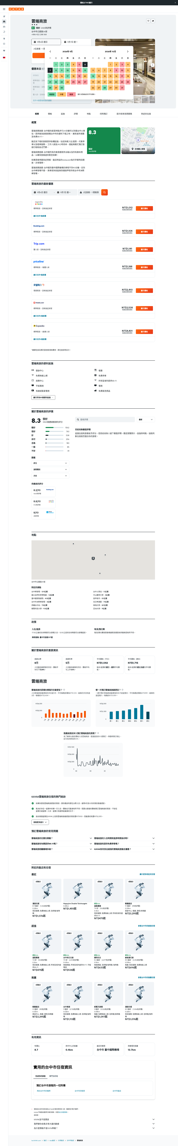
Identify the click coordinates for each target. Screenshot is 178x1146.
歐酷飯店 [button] (128, 903)
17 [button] (67, 76)
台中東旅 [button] (66, 1007)
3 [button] (67, 64)
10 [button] (68, 70)
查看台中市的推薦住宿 (146, 977)
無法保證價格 (62, 1112)
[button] (175, 2)
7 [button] (50, 70)
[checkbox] (43, 492)
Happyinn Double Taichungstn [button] (75, 903)
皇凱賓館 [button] (97, 906)
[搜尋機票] (4, 16)
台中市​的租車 (80, 1091)
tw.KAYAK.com (36, 1140)
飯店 (45, 1140)
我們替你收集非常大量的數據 (46, 1124)
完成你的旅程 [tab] (40, 1076)
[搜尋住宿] (4, 21)
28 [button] (50, 88)
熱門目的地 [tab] (53, 1076)
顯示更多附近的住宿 (147, 874)
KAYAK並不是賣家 (41, 1119)
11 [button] (73, 70)
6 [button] (85, 64)
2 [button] (61, 64)
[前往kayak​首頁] (16, 9)
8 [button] (56, 70)
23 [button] (62, 82)
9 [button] (61, 70)
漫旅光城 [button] (35, 903)
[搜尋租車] (4, 26)
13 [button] (85, 70)
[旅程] (4, 50)
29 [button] (56, 88)
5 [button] (79, 64)
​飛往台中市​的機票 (43, 1091)
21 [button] (50, 82)
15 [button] (56, 76)
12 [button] (79, 70)
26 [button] (79, 82)
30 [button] (62, 88)
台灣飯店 (61, 1140)
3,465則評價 (46, 28)
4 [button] (73, 64)
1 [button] (110, 64)
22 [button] (56, 82)
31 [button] (122, 88)
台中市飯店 (117, 1091)
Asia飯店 (52, 1140)
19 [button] (79, 76)
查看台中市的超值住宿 (146, 926)
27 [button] (85, 82)
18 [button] (73, 76)
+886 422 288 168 (39, 34)
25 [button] (73, 82)
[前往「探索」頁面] (4, 38)
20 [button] (85, 76)
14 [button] (50, 76)
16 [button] (62, 76)
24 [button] (67, 82)
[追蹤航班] (4, 43)
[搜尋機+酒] (4, 31)
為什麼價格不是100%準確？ (46, 1128)
